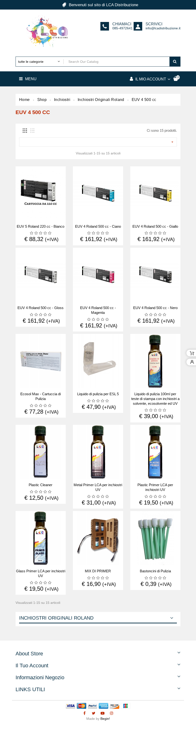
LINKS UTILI (30, 689)
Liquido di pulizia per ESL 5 (98, 394)
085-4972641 (122, 28)
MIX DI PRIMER (98, 571)
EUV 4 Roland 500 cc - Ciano (98, 226)
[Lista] (32, 130)
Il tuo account (32, 665)
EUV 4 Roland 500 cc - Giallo (155, 226)
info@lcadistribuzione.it (163, 28)
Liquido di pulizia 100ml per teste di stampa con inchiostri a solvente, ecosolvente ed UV (155, 398)
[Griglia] (25, 130)
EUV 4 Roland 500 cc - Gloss (40, 308)
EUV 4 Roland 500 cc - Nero (155, 308)
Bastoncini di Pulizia (155, 571)
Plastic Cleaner (40, 485)
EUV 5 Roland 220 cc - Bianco (40, 226)
